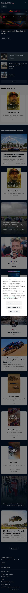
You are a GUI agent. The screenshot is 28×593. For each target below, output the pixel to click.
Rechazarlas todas (14, 311)
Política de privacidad (9, 297)
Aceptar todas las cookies (14, 307)
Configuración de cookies (14, 302)
